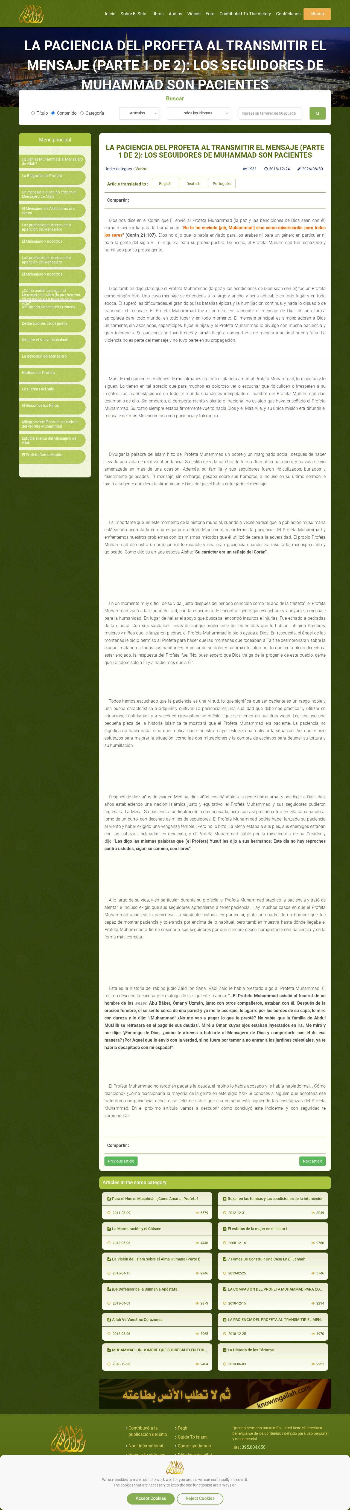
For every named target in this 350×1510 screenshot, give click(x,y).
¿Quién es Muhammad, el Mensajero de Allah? (52, 161)
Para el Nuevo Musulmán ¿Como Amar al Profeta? (155, 1198)
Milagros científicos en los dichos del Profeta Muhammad (49, 424)
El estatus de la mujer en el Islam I (257, 1229)
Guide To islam (192, 1437)
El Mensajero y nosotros (42, 241)
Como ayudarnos (194, 1445)
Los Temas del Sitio (38, 389)
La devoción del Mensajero (44, 356)
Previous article (121, 1161)
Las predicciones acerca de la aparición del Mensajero (46, 227)
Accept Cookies (151, 1498)
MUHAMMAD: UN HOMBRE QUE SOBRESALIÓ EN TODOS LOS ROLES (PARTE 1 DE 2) (184, 1350)
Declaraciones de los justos (45, 323)
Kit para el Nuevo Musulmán (45, 340)
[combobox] (139, 113)
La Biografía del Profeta (42, 176)
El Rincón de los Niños (40, 406)
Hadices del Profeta (38, 373)
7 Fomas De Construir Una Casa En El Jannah (266, 1259)
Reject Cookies (200, 1498)
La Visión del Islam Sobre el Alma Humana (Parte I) (156, 1259)
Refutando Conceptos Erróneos (48, 307)
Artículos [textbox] (137, 113)
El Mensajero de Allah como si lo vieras (48, 211)
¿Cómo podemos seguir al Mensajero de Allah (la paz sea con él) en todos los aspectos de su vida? (51, 297)
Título (42, 113)
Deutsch (193, 183)
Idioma (317, 13)
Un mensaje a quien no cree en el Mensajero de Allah (49, 194)
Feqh (182, 1428)
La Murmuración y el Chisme (136, 1229)
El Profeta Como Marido (42, 455)
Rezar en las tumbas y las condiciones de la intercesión (275, 1198)
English (165, 183)
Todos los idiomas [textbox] (197, 113)
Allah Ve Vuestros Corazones (137, 1319)
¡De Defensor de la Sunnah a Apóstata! (145, 1289)
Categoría (95, 113)
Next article (312, 1161)
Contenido (67, 113)
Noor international (146, 1445)
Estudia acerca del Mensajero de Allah (49, 440)
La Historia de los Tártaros (251, 1350)
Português (222, 183)
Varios (141, 168)
